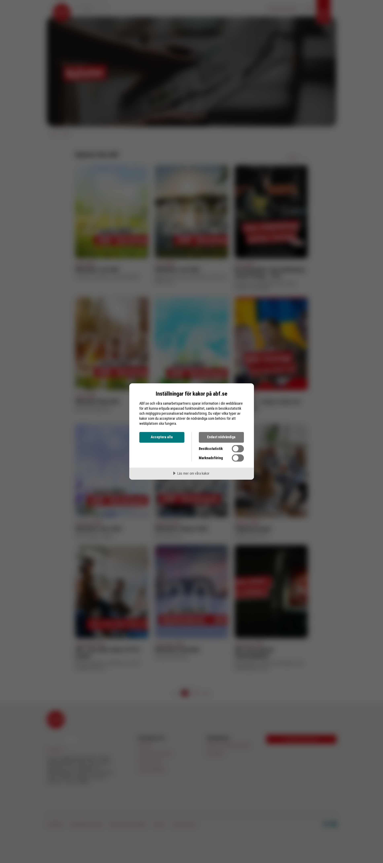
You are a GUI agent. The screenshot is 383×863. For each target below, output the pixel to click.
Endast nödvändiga (221, 437)
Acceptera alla (162, 437)
